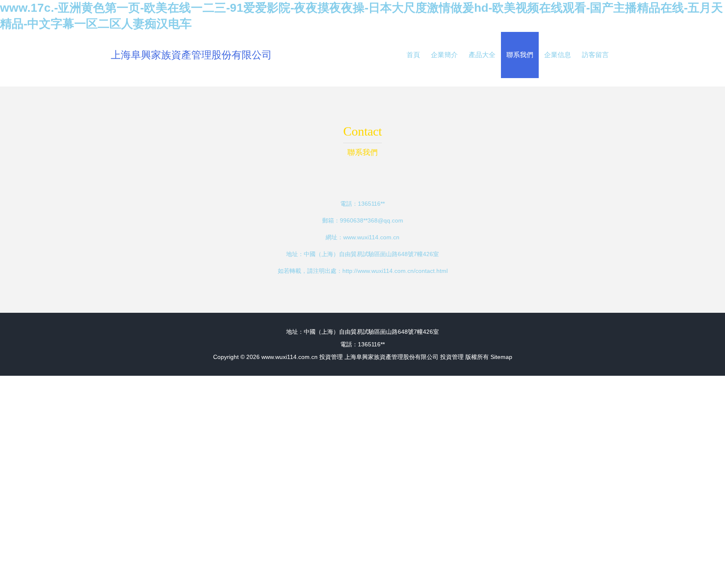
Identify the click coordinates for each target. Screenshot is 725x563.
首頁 (413, 54)
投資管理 (331, 357)
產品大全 (482, 54)
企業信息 (557, 54)
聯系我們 (519, 54)
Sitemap (501, 357)
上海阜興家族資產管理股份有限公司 (191, 54)
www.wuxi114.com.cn (371, 237)
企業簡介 (444, 54)
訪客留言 (595, 54)
